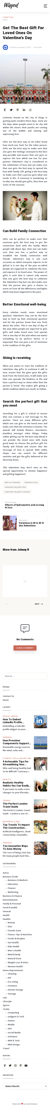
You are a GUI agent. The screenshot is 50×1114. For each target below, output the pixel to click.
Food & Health (10, 907)
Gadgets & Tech (16, 1017)
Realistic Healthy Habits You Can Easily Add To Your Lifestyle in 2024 (16, 784)
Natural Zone (14, 958)
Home (6, 700)
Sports (6, 1005)
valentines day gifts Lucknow (17, 492)
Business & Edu (11, 822)
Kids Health (13, 946)
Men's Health (14, 950)
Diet (10, 926)
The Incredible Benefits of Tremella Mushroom (29, 575)
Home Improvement (13, 970)
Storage (12, 994)
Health (7, 779)
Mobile (11, 1025)
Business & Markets (18, 880)
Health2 (7, 919)
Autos (6, 873)
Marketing (13, 892)
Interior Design (15, 990)
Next (37, 604)
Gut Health (13, 942)
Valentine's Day (31, 482)
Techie (6, 1009)
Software (12, 1037)
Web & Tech (14, 1041)
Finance (7, 843)
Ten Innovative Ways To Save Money (15, 848)
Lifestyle (8, 17)
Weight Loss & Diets (18, 962)
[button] (45, 6)
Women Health (15, 966)
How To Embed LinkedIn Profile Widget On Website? (15, 721)
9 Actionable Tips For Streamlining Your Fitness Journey (16, 763)
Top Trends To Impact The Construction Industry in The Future (16, 826)
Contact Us (8, 696)
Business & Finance (12, 896)
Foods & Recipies (29, 569)
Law (5, 998)
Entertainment (10, 900)
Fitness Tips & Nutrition (17, 758)
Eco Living (13, 982)
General (7, 737)
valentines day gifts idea (15, 487)
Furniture (12, 986)
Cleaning (12, 974)
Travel (7, 800)
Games (11, 1021)
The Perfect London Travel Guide (15, 805)
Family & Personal (12, 904)
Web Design (14, 1045)
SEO (10, 1029)
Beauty (11, 923)
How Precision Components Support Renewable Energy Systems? (16, 742)
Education (13, 884)
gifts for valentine (12, 482)
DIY (9, 978)
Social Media (10, 716)
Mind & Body (14, 954)
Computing (13, 1013)
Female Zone (14, 930)
